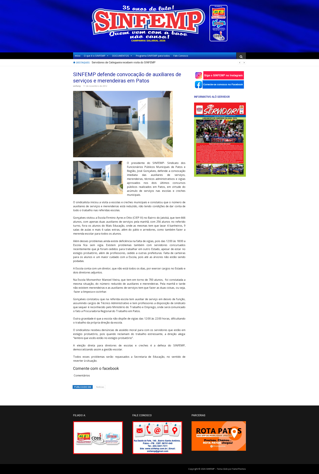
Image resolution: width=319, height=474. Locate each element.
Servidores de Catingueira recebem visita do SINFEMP (124, 62)
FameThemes (239, 468)
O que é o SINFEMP (94, 55)
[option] (169, 62)
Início (77, 55)
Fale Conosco (180, 55)
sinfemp (77, 86)
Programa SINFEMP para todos (153, 55)
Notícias (100, 386)
